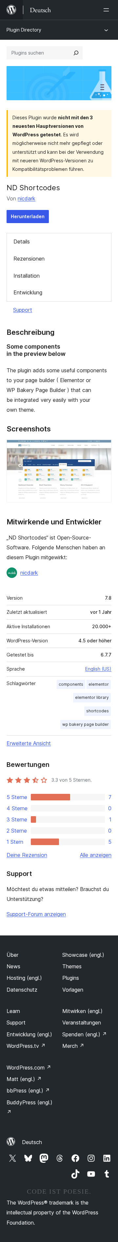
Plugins (70, 978)
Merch (73, 1046)
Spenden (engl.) (84, 1034)
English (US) (98, 669)
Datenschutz (22, 989)
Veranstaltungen (81, 1022)
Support (22, 310)
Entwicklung (27, 292)
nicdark (26, 198)
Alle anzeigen (95, 855)
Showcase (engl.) (83, 955)
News (13, 966)
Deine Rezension (27, 855)
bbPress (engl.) (28, 1090)
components (71, 684)
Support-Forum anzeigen (36, 914)
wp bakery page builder (85, 724)
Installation (26, 275)
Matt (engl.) (24, 1079)
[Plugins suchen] (76, 52)
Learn (13, 1011)
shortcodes (97, 710)
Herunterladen (28, 216)
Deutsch (32, 1142)
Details (21, 241)
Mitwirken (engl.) (82, 1011)
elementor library (92, 697)
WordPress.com (29, 1067)
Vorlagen (72, 989)
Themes (72, 966)
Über (12, 955)
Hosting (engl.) (24, 978)
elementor (98, 684)
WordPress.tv (26, 1046)
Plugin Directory (24, 30)
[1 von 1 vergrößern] (102, 448)
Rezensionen (29, 258)
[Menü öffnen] (107, 10)
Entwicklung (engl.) (29, 1034)
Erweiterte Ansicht (29, 743)
